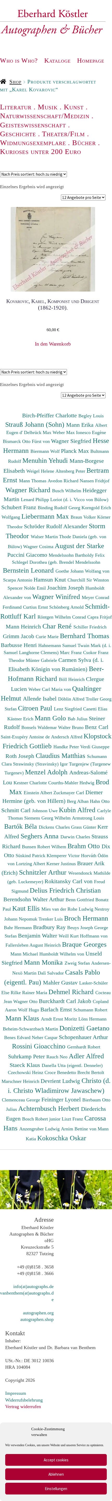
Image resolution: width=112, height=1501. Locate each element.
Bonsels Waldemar (39, 727)
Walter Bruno (71, 727)
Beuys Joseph (80, 927)
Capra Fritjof (99, 617)
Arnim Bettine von (79, 1128)
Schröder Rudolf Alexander (56, 526)
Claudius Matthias (61, 756)
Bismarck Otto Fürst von (27, 441)
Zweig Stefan (78, 963)
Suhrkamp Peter (27, 1056)
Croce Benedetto (61, 1072)
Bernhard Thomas (84, 636)
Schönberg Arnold (67, 607)
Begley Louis (91, 415)
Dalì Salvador (51, 973)
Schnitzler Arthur (43, 872)
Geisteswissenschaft (33, 125)
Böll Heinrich (72, 679)
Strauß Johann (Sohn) (35, 424)
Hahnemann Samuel (58, 645)
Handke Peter (66, 746)
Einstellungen (56, 1488)
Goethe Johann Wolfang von (82, 571)
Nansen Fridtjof (94, 480)
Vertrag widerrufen (23, 1406)
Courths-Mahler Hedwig (72, 782)
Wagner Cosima (39, 546)
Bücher (84, 143)
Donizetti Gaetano (84, 1028)
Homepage (90, 60)
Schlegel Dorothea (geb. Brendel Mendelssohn (56, 562)
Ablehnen (56, 1474)
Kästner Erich (21, 718)
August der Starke (79, 546)
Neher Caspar (45, 1037)
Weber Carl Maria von (50, 689)
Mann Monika (44, 962)
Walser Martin (45, 536)
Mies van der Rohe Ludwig (68, 909)
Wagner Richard (28, 490)
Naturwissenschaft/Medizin (44, 116)
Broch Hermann (86, 918)
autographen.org (38, 1312)
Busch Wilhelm (67, 490)
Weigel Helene (40, 471)
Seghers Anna (40, 836)
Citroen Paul (36, 708)
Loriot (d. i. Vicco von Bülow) (79, 499)
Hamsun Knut (50, 579)
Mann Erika (80, 425)
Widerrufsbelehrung (24, 1400)
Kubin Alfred (78, 810)
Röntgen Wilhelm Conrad (62, 617)
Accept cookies (56, 1459)
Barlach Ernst (56, 1009)
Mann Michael (24, 954)
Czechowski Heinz (26, 1072)
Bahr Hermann (18, 927)
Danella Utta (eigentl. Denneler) (72, 1065)
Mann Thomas (33, 480)
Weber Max (64, 432)
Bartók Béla (21, 826)
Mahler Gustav (61, 982)
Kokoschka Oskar (61, 1138)
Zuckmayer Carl (69, 792)
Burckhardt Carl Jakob (66, 1001)
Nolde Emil (35, 588)
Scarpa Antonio (18, 580)
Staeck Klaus (26, 1065)
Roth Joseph (20, 756)
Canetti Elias (95, 708)
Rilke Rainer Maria (29, 992)
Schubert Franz (19, 507)
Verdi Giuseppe (94, 746)
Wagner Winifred (57, 597)
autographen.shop (37, 1319)
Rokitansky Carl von (69, 881)
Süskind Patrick (31, 855)
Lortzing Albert (31, 863)
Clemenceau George (21, 1099)
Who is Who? (19, 60)
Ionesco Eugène (91, 432)
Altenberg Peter (70, 471)
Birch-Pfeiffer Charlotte (50, 415)
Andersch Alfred (67, 736)
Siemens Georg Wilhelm (48, 818)
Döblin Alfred (72, 699)
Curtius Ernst (36, 607)
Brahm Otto (84, 846)
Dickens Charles (55, 827)
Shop (15, 82)
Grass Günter (84, 827)
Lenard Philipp (35, 499)
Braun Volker (84, 517)
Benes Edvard (18, 1037)
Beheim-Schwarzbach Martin (31, 1028)
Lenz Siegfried (68, 708)
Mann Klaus (23, 1018)
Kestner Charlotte (31, 782)
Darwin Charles (75, 836)
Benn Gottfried (80, 899)
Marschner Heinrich (21, 1081)
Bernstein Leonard (29, 570)
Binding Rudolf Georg (60, 507)
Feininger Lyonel (61, 1099)
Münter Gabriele (42, 660)
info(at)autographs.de (33, 1286)
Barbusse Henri (19, 645)
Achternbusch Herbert (49, 1108)
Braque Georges (84, 944)
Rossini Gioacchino (39, 1046)
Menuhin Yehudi (46, 460)
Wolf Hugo (29, 1009)
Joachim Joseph (66, 587)
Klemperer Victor (64, 855)
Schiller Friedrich (90, 627)
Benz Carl (96, 727)
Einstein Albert (38, 792)
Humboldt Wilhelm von (62, 954)
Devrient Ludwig (61, 1081)
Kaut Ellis (26, 908)
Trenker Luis (51, 919)
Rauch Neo (57, 1056)
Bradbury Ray (50, 927)
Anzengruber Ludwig (40, 1128)
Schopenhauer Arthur (83, 1037)
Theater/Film (63, 134)
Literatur (16, 107)
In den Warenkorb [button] (53, 344)
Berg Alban (78, 801)
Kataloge (57, 60)
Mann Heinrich (24, 626)
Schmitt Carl (16, 810)
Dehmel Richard (71, 992)
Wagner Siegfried (72, 441)
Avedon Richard (64, 480)
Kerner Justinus (61, 863)
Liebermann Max (46, 516)
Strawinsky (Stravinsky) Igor (41, 764)
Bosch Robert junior (42, 1119)
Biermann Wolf (45, 451)
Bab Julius (78, 718)
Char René (57, 626)
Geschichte (18, 134)
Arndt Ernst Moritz (59, 1019)
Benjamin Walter (38, 935)
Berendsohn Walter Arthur (34, 899)
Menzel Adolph (47, 772)
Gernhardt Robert (83, 1046)
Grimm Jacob (19, 636)
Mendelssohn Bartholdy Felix (77, 555)
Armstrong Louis (88, 818)
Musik (48, 107)
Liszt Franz (73, 1119)
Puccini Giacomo (28, 554)
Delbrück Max (38, 432)
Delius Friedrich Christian (65, 890)
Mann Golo (51, 718)
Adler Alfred (86, 1056)
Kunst (74, 107)
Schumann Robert (90, 1009)
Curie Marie (48, 636)
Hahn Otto (100, 801)
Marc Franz (71, 652)
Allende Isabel (40, 698)
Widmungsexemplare (33, 143)
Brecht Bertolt (90, 1072)
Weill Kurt (69, 936)
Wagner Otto (26, 1001)
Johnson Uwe (45, 810)
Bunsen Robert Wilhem (44, 846)
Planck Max (75, 451)
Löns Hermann (92, 1019)
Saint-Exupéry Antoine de (26, 736)
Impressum (15, 1393)
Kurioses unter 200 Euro (40, 151)
